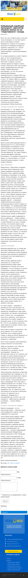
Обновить (4, 506)
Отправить (4, 512)
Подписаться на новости (13, 551)
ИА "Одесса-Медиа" (14, 463)
